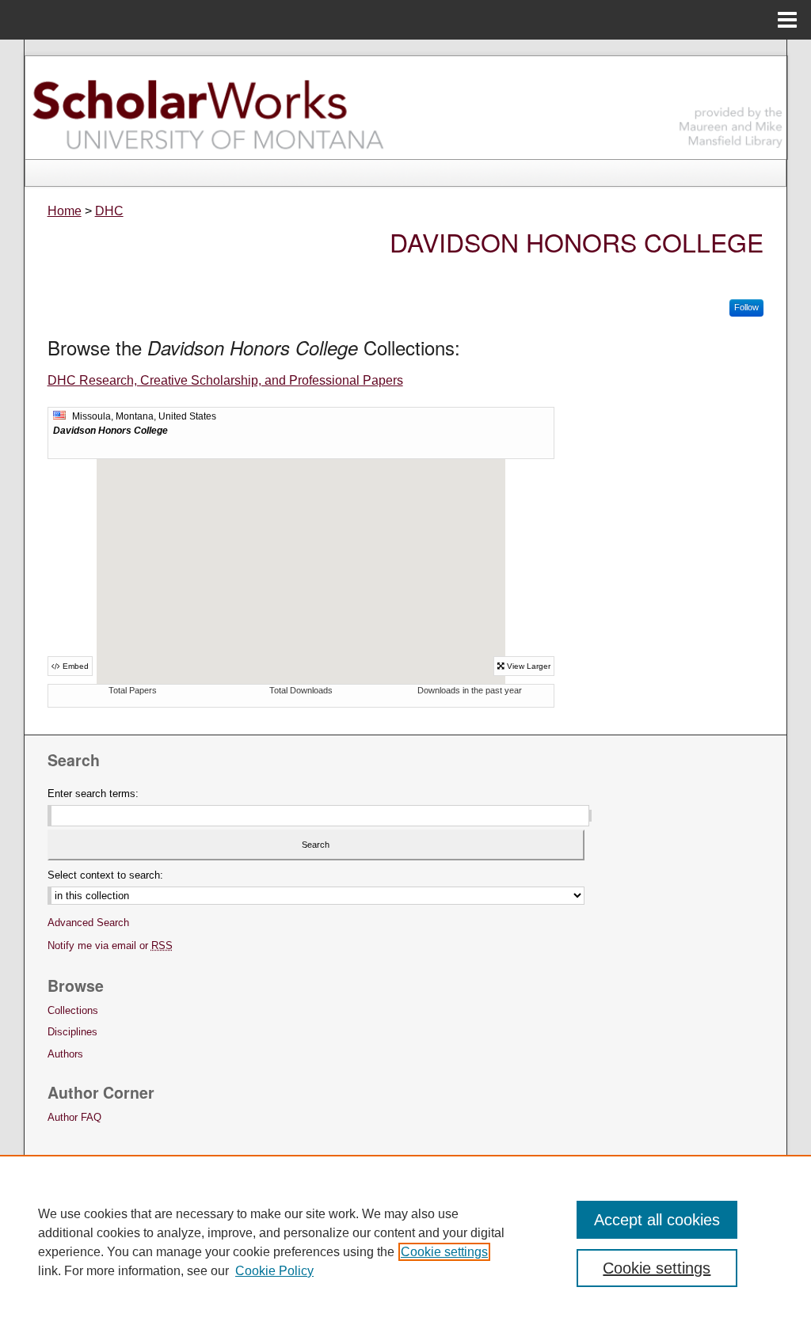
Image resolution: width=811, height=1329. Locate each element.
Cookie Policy (274, 1271)
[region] (405, 1242)
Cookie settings (444, 1252)
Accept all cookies (657, 1219)
